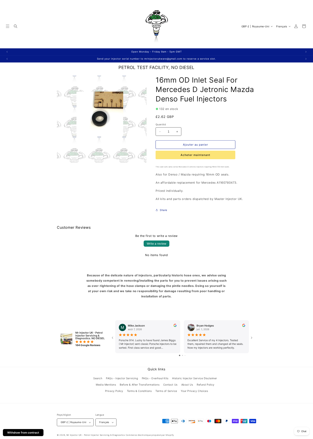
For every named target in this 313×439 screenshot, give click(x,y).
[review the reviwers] (175, 325)
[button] (8, 26)
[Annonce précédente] (7, 51)
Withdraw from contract (23, 432)
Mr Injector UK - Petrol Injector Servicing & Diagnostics (95, 435)
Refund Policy (205, 384)
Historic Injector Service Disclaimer (194, 378)
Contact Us (170, 384)
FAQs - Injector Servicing (122, 378)
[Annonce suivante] (306, 51)
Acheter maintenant (195, 155)
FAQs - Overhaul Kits (155, 378)
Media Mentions (106, 384)
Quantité (161, 124)
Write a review (156, 243)
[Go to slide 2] (182, 355)
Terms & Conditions (139, 390)
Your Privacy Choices (194, 390)
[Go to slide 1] (179, 355)
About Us (187, 384)
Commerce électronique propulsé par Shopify (150, 435)
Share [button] (163, 210)
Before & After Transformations (139, 384)
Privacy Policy (114, 390)
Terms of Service (166, 390)
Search (97, 378)
